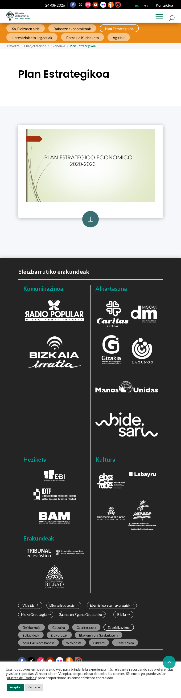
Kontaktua (164, 5)
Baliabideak (30, 635)
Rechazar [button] (34, 687)
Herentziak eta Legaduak (32, 37)
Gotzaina (58, 627)
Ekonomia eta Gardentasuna (98, 635)
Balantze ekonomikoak (72, 28)
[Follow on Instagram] (88, 5)
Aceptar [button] (15, 687)
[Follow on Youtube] (95, 5)
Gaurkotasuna (86, 627)
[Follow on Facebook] (73, 5)
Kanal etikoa (125, 643)
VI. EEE (28, 605)
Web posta (74, 643)
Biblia (121, 614)
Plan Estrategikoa (119, 28)
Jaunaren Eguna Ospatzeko (80, 614)
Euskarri (99, 643)
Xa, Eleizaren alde (26, 28)
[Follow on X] (80, 5)
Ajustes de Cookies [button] (21, 678)
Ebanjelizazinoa (119, 627)
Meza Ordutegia (33, 614)
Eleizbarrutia (31, 627)
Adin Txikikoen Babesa (38, 643)
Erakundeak (59, 635)
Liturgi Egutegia (61, 605)
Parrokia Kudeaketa (82, 37)
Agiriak (119, 37)
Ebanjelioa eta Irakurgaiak (110, 605)
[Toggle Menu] (159, 16)
